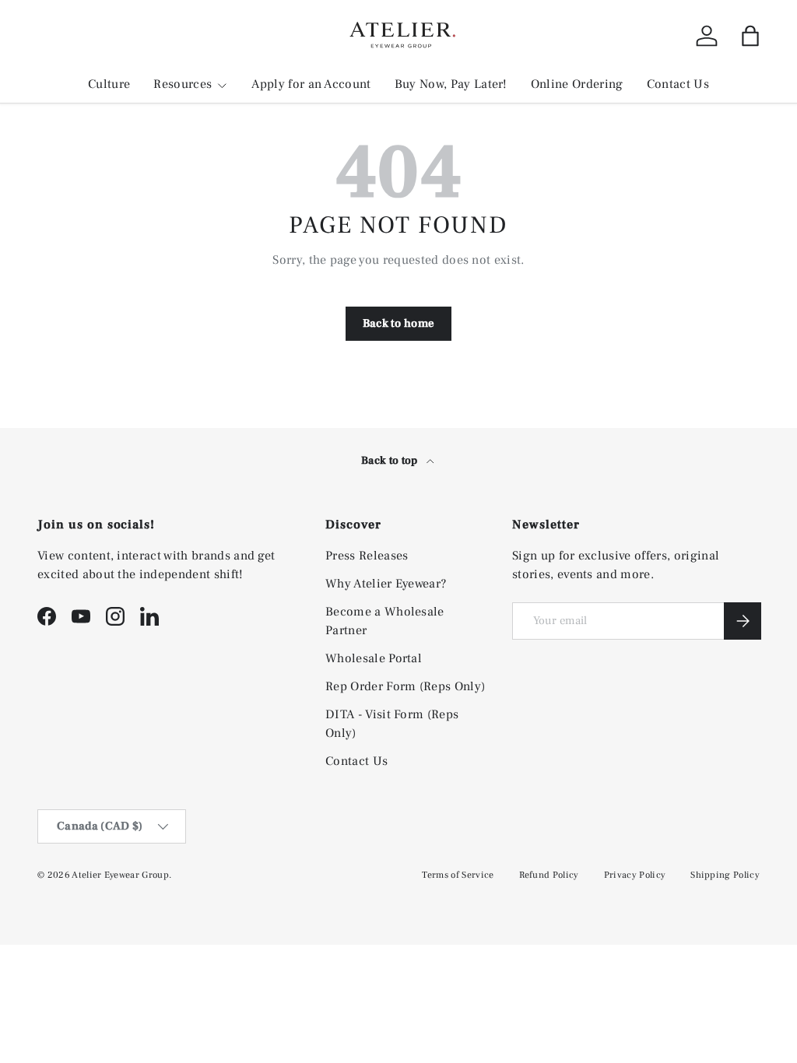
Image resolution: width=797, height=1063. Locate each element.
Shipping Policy (725, 875)
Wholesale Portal (373, 658)
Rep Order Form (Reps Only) (405, 686)
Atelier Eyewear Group (120, 875)
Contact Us (678, 84)
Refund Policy (549, 875)
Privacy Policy (634, 875)
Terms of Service (457, 875)
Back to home (399, 323)
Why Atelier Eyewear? (385, 583)
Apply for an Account (310, 84)
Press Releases (366, 555)
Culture (109, 84)
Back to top (390, 461)
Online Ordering (577, 84)
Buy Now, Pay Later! (451, 84)
